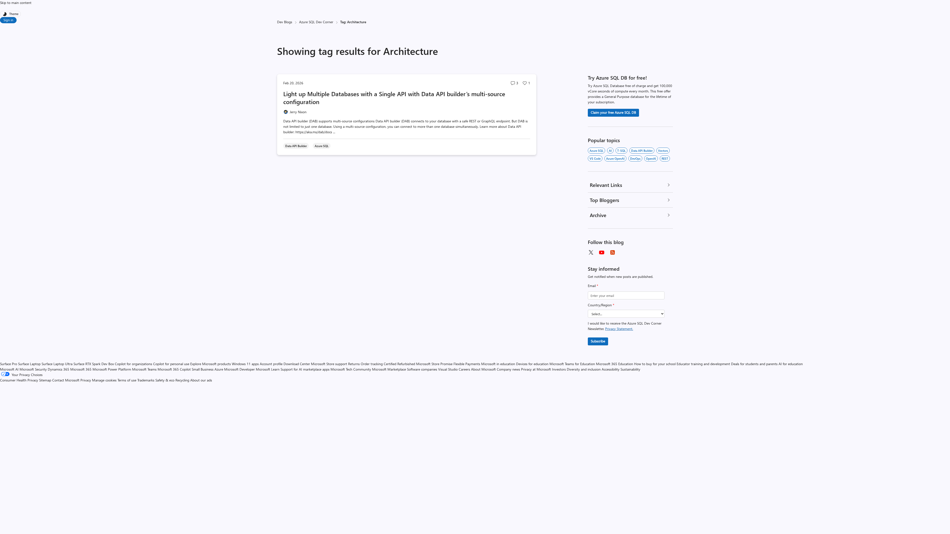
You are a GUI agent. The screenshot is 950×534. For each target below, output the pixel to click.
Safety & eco (164, 380)
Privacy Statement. (619, 328)
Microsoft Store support (329, 363)
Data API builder (642, 151)
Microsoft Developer (239, 369)
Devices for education (532, 363)
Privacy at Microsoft (536, 369)
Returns (354, 363)
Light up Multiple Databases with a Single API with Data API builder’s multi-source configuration (394, 98)
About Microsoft (483, 369)
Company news (508, 369)
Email (593, 285)
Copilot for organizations (133, 363)
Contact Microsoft (65, 380)
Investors (559, 369)
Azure (218, 369)
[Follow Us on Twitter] (591, 252)
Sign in (8, 20)
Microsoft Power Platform (112, 369)
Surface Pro (8, 363)
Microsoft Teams (144, 369)
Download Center (297, 363)
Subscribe (598, 341)
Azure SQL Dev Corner (316, 22)
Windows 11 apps (245, 363)
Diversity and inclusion (584, 369)
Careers (464, 369)
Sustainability (630, 369)
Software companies (422, 369)
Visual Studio (448, 369)
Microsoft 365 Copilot (174, 369)
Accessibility (610, 369)
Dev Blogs (284, 22)
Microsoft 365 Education (614, 363)
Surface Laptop (29, 363)
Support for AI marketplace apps (305, 369)
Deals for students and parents (754, 363)
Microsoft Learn (268, 369)
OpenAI (651, 158)
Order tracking (372, 363)
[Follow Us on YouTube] (602, 252)
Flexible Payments (466, 363)
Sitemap (45, 380)
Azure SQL (596, 151)
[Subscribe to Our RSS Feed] (613, 252)
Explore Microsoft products (210, 363)
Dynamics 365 (58, 369)
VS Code (595, 158)
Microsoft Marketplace (389, 369)
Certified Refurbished (399, 363)
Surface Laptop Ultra (57, 363)
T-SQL (621, 151)
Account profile (271, 363)
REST (665, 158)
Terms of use (127, 380)
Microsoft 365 (81, 369)
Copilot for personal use (171, 363)
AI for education (791, 363)
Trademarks (145, 380)
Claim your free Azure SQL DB (613, 112)
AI (610, 151)
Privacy (86, 380)
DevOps (635, 158)
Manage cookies (104, 380)
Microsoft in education (498, 363)
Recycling (182, 380)
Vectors (663, 151)
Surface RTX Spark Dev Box (93, 363)
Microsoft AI (9, 369)
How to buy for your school (655, 363)
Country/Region (601, 305)
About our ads (201, 380)
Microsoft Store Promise (434, 363)
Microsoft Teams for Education (572, 363)
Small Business (203, 369)
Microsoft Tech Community (351, 369)
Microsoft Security (33, 369)
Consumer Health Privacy (19, 380)
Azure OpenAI (615, 158)
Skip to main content (15, 2)
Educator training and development (703, 363)
